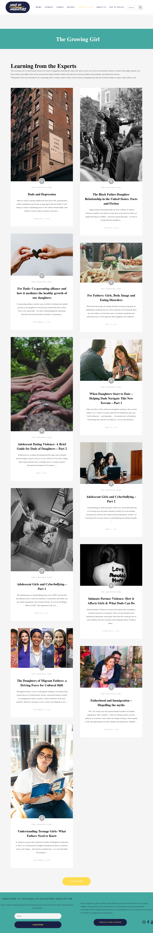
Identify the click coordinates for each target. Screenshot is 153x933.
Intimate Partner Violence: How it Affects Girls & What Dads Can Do (111, 600)
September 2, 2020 (41, 860)
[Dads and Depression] (42, 134)
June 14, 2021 (111, 324)
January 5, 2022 (111, 228)
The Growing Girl (41, 187)
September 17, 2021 (42, 322)
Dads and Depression (42, 194)
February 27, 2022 (41, 218)
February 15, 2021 (111, 631)
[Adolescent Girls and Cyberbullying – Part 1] (42, 529)
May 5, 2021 (42, 473)
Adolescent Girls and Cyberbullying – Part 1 (42, 586)
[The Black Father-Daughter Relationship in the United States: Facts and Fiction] (111, 134)
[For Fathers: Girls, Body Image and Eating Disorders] (111, 263)
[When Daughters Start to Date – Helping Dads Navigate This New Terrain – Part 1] (111, 360)
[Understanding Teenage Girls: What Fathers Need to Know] (42, 771)
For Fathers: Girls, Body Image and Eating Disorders (111, 297)
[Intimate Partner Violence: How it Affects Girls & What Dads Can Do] (111, 565)
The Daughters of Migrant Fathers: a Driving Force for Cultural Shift (42, 682)
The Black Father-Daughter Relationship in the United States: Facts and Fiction (111, 199)
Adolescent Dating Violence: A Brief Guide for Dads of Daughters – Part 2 (42, 446)
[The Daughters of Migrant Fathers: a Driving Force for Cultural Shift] (42, 648)
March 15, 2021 (42, 613)
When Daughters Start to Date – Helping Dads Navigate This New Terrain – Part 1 (111, 398)
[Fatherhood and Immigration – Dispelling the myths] (111, 667)
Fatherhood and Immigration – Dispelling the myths (111, 702)
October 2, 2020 (111, 729)
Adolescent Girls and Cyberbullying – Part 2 (111, 498)
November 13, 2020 (42, 709)
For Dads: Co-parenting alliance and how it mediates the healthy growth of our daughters (42, 293)
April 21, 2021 (111, 427)
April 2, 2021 (111, 529)
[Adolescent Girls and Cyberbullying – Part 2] (111, 463)
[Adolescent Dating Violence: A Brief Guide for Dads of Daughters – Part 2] (42, 384)
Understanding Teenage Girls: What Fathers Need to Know (42, 833)
